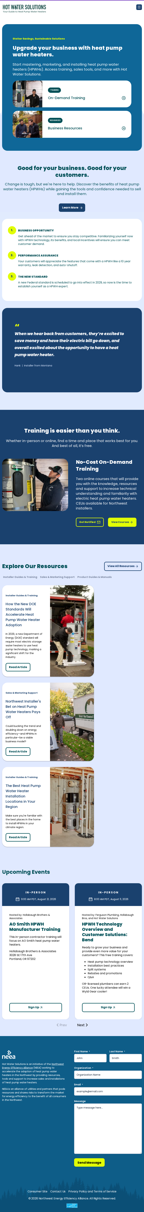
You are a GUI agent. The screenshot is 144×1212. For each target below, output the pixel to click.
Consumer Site (37, 1191)
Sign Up (34, 1007)
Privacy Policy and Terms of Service (92, 1191)
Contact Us (58, 1191)
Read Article (18, 667)
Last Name (117, 1051)
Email (78, 1084)
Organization (83, 1068)
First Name (82, 1051)
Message (80, 1101)
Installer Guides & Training (22, 595)
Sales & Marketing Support (22, 692)
